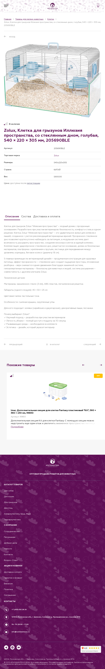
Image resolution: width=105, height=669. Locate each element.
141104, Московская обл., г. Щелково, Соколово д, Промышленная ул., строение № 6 (46, 617)
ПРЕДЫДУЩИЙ (15, 344)
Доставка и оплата (13, 572)
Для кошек (9, 496)
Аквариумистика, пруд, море (17, 514)
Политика (8, 589)
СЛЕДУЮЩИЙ (90, 344)
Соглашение (10, 595)
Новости (8, 549)
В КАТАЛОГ (55, 344)
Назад (12, 37)
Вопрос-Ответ (11, 560)
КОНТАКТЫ (9, 601)
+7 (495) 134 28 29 (19, 609)
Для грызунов (10, 502)
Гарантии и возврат (13, 578)
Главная (7, 19)
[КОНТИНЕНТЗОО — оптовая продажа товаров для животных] (52, 466)
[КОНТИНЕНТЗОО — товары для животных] (52, 6)
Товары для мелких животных (29, 19)
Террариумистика (12, 520)
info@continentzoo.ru (21, 632)
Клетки (50, 19)
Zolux (56, 155)
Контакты (8, 554)
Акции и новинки (13, 566)
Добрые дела (10, 543)
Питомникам (9, 537)
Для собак (9, 491)
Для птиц (8, 508)
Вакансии (8, 584)
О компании (10, 525)
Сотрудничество (12, 531)
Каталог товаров (13, 485)
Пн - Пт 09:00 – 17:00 (20, 624)
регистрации (33, 183)
